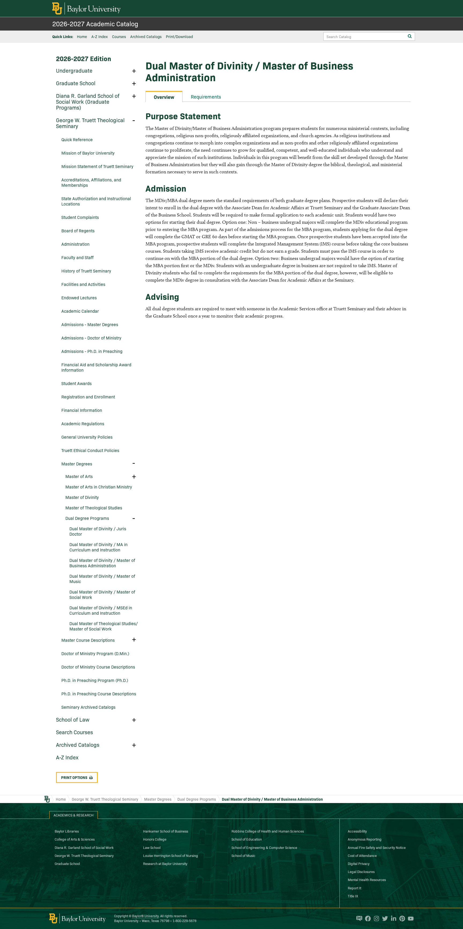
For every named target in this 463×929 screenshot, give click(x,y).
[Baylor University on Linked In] (392, 918)
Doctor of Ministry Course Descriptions (98, 667)
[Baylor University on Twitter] (383, 918)
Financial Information (81, 410)
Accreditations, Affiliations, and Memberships (91, 182)
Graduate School (75, 83)
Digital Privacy (358, 863)
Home (82, 36)
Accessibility (357, 831)
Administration (75, 244)
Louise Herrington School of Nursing (170, 855)
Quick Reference (77, 139)
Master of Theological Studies (93, 507)
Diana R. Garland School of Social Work (84, 847)
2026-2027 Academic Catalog (95, 23)
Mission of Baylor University (88, 153)
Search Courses (74, 732)
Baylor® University (145, 915)
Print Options (74, 777)
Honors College (154, 839)
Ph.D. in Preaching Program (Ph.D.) (94, 680)
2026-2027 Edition (83, 58)
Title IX (353, 895)
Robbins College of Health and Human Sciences (268, 831)
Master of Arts (79, 476)
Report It (354, 887)
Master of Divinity (82, 497)
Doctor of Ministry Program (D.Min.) (95, 653)
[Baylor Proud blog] (358, 918)
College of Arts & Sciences (75, 839)
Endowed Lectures (79, 297)
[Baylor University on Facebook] (366, 918)
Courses (119, 36)
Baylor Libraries (67, 831)
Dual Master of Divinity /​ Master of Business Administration (102, 562)
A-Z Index (99, 36)
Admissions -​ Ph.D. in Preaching (91, 351)
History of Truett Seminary (86, 271)
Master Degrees (76, 464)
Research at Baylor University (165, 863)
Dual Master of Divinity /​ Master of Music (102, 578)
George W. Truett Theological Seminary (90, 122)
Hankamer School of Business (165, 831)
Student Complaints (80, 217)
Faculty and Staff (77, 257)
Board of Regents (78, 230)
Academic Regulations (82, 423)
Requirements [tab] (206, 96)
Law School (151, 847)
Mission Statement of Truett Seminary (97, 166)
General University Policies (87, 437)
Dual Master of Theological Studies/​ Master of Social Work (103, 626)
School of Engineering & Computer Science (264, 847)
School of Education (247, 839)
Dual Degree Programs (87, 518)
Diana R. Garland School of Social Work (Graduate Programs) (88, 101)
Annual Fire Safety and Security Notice (377, 847)
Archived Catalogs (146, 36)
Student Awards (76, 383)
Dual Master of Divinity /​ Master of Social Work (102, 594)
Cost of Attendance (362, 855)
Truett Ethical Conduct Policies (90, 450)
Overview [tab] (164, 97)
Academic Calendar (80, 311)
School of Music (243, 855)
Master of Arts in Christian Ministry (98, 487)
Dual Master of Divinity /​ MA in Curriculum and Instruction (98, 547)
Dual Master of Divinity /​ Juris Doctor (97, 531)
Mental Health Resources (367, 879)
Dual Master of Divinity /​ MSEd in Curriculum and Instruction (100, 610)
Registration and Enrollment (88, 397)
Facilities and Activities (83, 284)
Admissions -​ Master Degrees (89, 324)
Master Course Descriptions (88, 640)
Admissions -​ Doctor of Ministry (91, 338)
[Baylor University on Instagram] (375, 918)
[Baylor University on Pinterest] (401, 918)
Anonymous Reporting (365, 839)
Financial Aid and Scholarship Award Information (96, 367)
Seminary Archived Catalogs (88, 707)
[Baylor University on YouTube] (409, 918)
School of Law (72, 719)
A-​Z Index (67, 757)
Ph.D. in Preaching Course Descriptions (98, 693)
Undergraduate (74, 70)
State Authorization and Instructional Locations (96, 201)
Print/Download (179, 36)
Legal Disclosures (361, 871)
